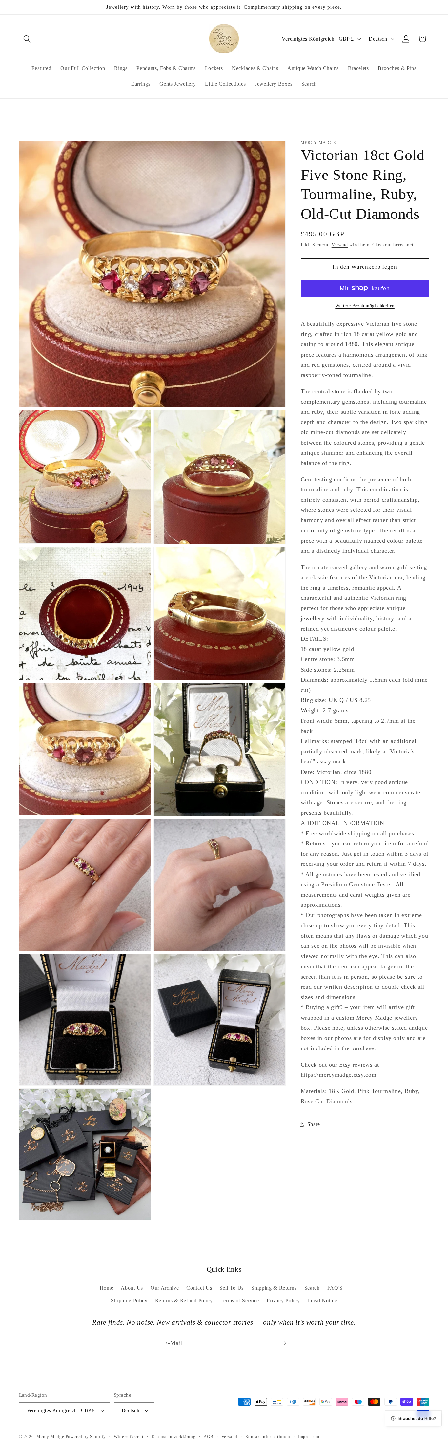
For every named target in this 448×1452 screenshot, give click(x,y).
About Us (132, 1287)
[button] (27, 39)
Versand (340, 244)
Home (106, 1287)
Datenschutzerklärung (174, 1436)
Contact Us (199, 1287)
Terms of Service (239, 1300)
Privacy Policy (283, 1300)
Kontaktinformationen (267, 1436)
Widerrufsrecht (128, 1436)
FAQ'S (335, 1287)
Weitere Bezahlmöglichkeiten (365, 305)
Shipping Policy (129, 1300)
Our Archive (165, 1287)
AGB (208, 1436)
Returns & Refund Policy (184, 1300)
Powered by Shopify (86, 1436)
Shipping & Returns (273, 1287)
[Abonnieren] (283, 1343)
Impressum (308, 1436)
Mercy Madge (51, 1436)
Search (312, 1287)
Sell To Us (231, 1287)
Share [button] (313, 1124)
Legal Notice (322, 1300)
